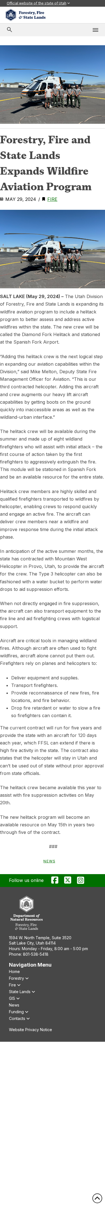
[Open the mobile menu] (95, 30)
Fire (52, 199)
